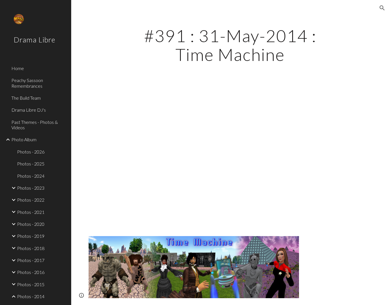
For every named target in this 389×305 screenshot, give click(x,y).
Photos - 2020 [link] (30, 224)
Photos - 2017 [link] (30, 260)
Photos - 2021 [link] (30, 212)
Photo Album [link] (23, 139)
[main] (230, 45)
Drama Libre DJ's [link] (28, 109)
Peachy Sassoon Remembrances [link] (27, 82)
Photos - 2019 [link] (30, 236)
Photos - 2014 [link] (30, 296)
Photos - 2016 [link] (30, 272)
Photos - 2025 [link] (30, 163)
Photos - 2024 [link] (30, 176)
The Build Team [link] (26, 98)
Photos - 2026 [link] (30, 151)
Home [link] (17, 68)
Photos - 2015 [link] (30, 284)
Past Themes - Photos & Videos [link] (34, 124)
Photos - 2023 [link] (30, 188)
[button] (382, 8)
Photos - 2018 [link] (30, 248)
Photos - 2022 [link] (30, 199)
